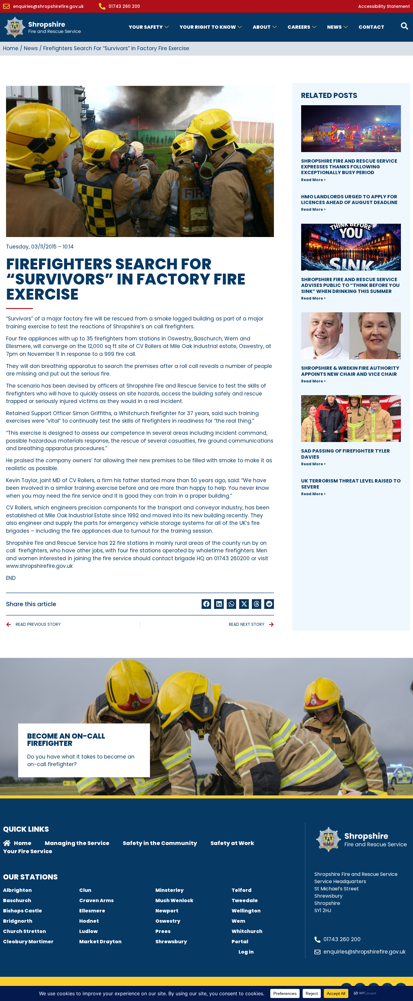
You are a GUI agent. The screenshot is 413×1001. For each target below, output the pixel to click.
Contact (371, 27)
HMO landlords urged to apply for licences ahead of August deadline (349, 199)
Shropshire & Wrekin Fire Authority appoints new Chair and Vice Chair (350, 371)
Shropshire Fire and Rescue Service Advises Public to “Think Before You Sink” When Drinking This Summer (350, 285)
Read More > (313, 179)
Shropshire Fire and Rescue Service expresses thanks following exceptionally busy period (349, 167)
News (334, 27)
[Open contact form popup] (404, 26)
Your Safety (146, 27)
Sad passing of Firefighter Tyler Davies (345, 453)
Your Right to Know (208, 27)
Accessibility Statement (384, 6)
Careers (299, 27)
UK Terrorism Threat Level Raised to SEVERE (351, 483)
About (262, 27)
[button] (206, 604)
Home (10, 48)
